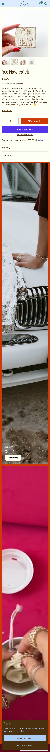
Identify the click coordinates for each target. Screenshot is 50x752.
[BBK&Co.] (24, 3)
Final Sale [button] (6, 155)
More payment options (25, 135)
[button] (45, 3)
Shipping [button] (6, 147)
